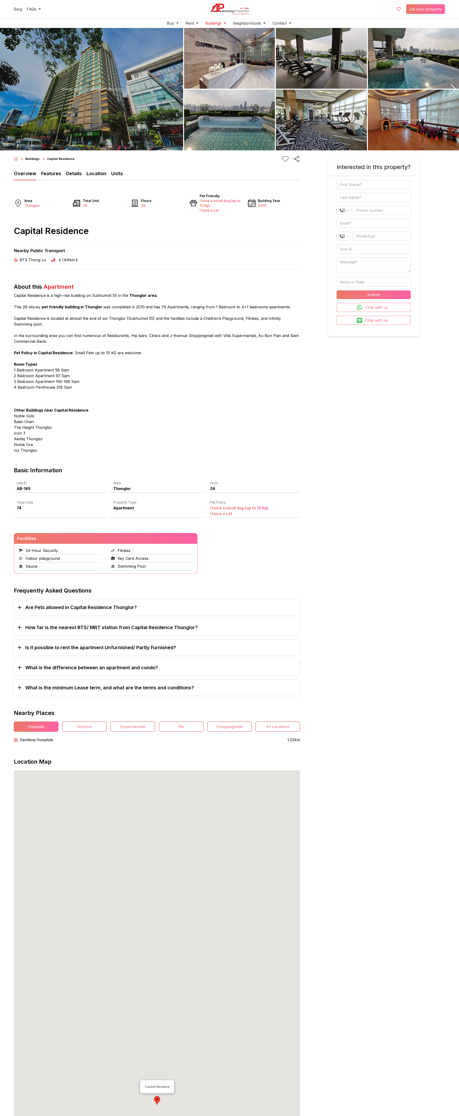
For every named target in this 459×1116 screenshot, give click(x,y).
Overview (25, 173)
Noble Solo (24, 416)
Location (96, 173)
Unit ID (22, 483)
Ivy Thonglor (26, 450)
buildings (32, 159)
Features (51, 173)
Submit (373, 294)
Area (117, 483)
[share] (296, 159)
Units (117, 173)
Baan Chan (24, 421)
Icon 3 (19, 433)
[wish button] (398, 9)
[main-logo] (229, 9)
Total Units (25, 502)
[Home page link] (16, 159)
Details (74, 173)
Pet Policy (218, 502)
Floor (214, 483)
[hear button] (285, 159)
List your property (425, 9)
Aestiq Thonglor (28, 438)
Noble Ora (23, 444)
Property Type (125, 502)
